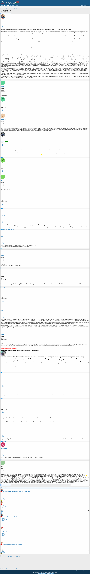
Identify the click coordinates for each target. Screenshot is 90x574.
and (5, 248)
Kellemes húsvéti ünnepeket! (7, 504)
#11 (3, 262)
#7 (2, 187)
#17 (3, 412)
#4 (2, 126)
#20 (3, 472)
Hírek (2, 5)
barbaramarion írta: (5, 147)
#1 (2, 27)
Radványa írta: (4, 388)
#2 (2, 93)
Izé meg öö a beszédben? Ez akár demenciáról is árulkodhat (12, 544)
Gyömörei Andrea (3, 524)
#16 (3, 386)
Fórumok (6, 5)
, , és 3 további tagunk (8, 79)
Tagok (17, 5)
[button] (3, 5)
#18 (3, 436)
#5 (2, 145)
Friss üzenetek (12, 5)
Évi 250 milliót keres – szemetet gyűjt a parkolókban (11, 516)
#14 (3, 317)
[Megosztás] (2, 26)
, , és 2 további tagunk (8, 229)
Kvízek (3, 535)
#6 (2, 171)
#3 (2, 110)
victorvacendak (3, 499)
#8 (2, 204)
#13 (3, 301)
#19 (3, 455)
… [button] (4, 13)
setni (1, 512)
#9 (2, 222)
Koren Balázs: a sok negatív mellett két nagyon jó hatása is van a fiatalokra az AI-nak (16, 491)
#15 (3, 341)
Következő (8, 13)
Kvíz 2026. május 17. (4, 531)
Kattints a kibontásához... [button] (6, 151)
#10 (3, 243)
